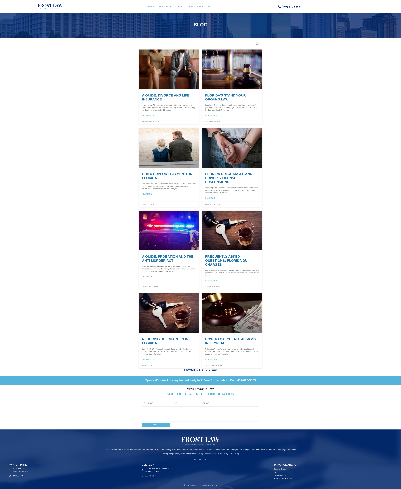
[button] (257, 43)
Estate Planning (280, 475)
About (151, 7)
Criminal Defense (280, 469)
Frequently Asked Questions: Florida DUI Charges (226, 260)
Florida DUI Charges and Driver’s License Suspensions (228, 178)
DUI (275, 472)
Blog (210, 7)
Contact (179, 7)
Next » (215, 370)
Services (163, 7)
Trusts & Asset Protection (283, 478)
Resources (195, 7)
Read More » (148, 115)
